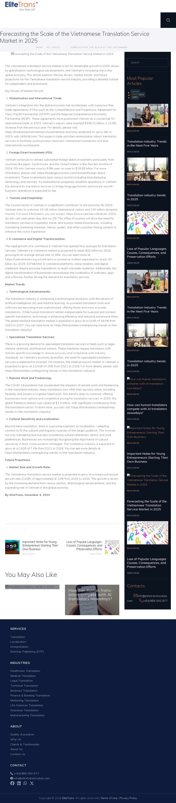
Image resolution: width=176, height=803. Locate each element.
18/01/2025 (133, 263)
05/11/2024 (133, 151)
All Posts (53, 47)
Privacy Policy (128, 798)
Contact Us (17, 754)
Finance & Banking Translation (30, 695)
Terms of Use (109, 798)
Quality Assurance (22, 734)
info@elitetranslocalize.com (31, 778)
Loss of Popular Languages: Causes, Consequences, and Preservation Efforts (147, 253)
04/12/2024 (133, 515)
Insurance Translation (24, 710)
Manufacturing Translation (27, 715)
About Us (16, 749)
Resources (133, 131)
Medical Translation (23, 675)
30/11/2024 (133, 205)
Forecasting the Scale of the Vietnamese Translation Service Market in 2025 (147, 505)
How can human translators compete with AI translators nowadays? (91, 594)
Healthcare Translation (25, 670)
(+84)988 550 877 (155, 600)
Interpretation (19, 646)
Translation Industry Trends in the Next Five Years (147, 143)
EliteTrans (68, 798)
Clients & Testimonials (24, 744)
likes (135, 97)
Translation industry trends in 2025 (146, 197)
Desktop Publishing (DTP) (27, 651)
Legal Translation (21, 680)
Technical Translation (24, 685)
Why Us (15, 739)
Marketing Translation (24, 700)
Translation (17, 637)
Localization (18, 641)
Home (39, 47)
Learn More (76, 604)
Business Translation (23, 690)
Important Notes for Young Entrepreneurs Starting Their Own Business (147, 457)
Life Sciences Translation (26, 705)
